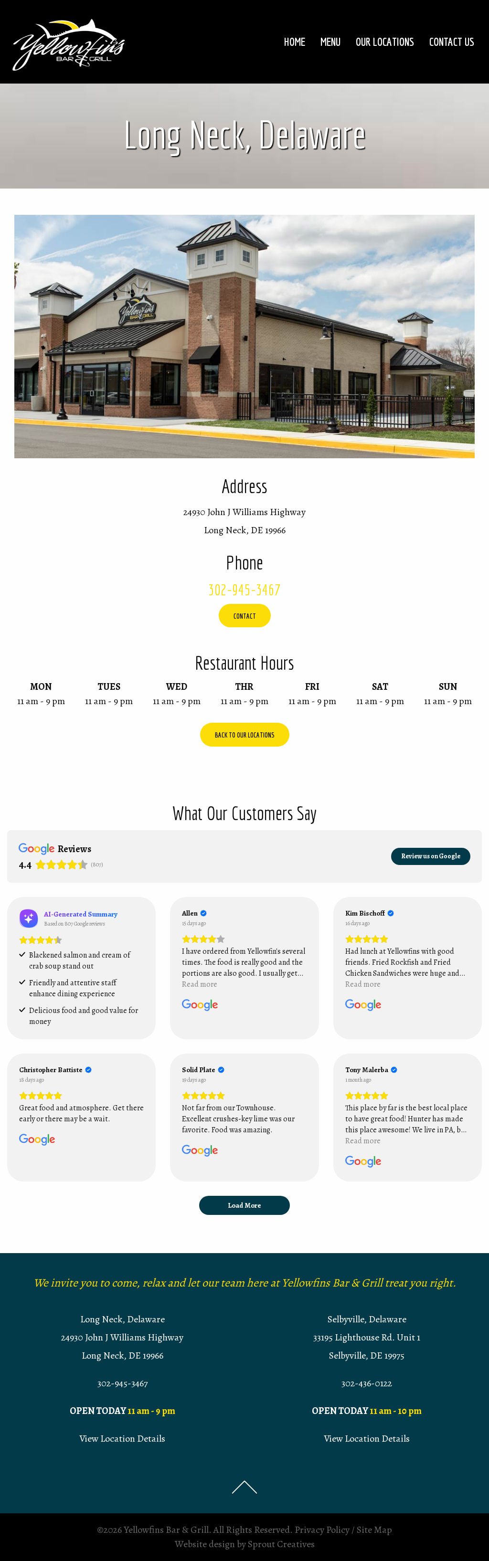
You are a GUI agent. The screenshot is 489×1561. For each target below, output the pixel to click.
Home (294, 41)
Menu (330, 41)
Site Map (374, 1529)
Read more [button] (199, 984)
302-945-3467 (244, 589)
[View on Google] (200, 1005)
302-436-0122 (366, 1383)
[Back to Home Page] (69, 40)
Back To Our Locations (245, 735)
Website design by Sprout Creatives (245, 1544)
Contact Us (451, 41)
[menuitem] (294, 42)
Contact (245, 616)
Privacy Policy (322, 1529)
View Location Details (122, 1438)
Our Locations (385, 41)
